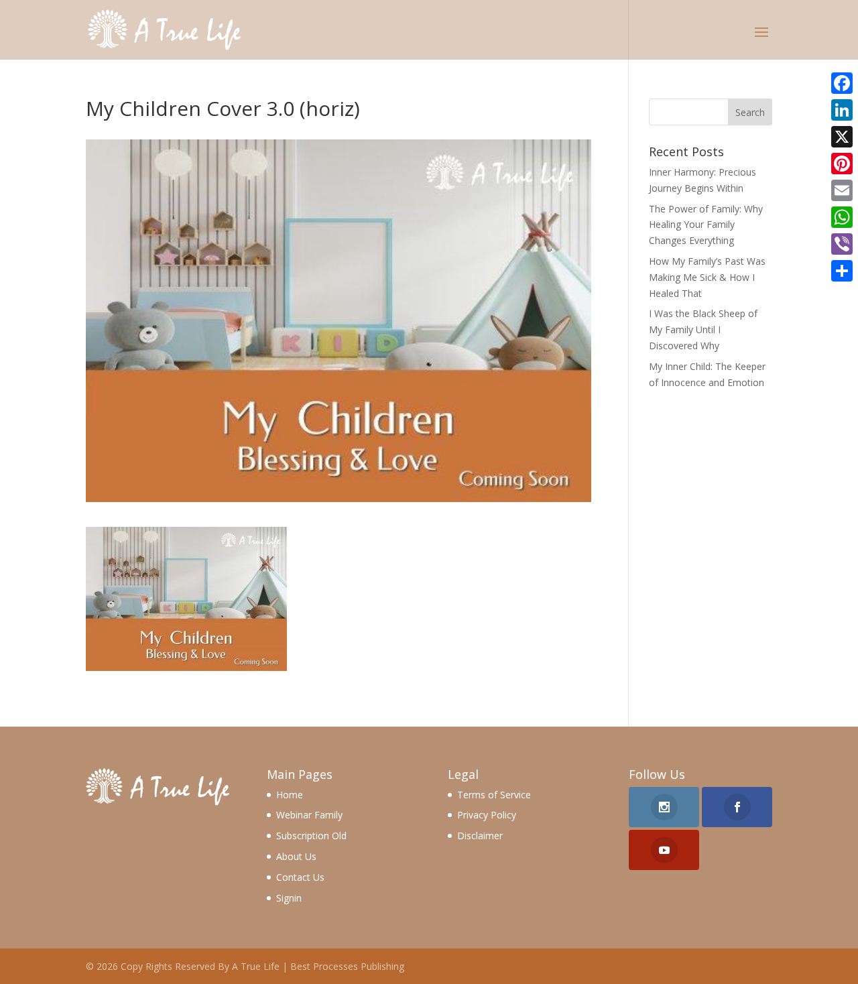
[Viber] (842, 244)
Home (289, 794)
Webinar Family (309, 814)
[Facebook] (842, 83)
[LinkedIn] (842, 110)
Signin (289, 897)
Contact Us (300, 877)
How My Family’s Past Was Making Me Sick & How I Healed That (707, 277)
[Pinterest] (842, 163)
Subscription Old (311, 835)
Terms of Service (494, 794)
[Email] (842, 190)
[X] (842, 136)
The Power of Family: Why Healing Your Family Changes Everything (706, 224)
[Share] (842, 270)
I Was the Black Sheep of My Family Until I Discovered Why (703, 329)
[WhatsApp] (842, 217)
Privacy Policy (486, 814)
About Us (296, 856)
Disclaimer (480, 835)
